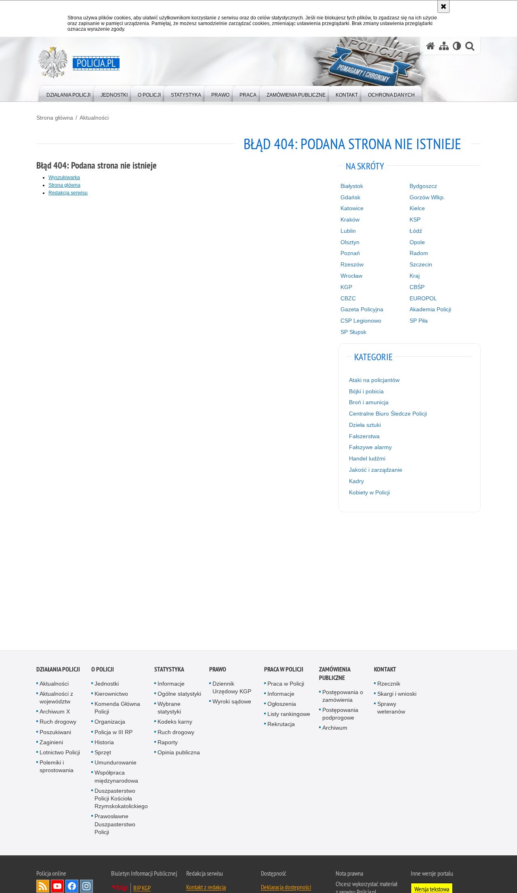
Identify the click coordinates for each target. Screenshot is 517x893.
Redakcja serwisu (68, 193)
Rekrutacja (281, 724)
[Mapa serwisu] (444, 46)
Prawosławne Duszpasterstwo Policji (115, 824)
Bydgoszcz (423, 186)
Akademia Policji (430, 309)
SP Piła (419, 320)
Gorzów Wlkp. (427, 197)
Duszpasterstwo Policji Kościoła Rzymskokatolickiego (121, 799)
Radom (419, 253)
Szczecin (421, 264)
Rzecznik (388, 683)
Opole (417, 242)
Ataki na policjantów (374, 380)
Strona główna (54, 117)
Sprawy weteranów (391, 708)
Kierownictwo (111, 694)
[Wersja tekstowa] (457, 46)
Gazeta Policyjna (361, 309)
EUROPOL (423, 298)
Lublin (348, 231)
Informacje (171, 683)
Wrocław (351, 275)
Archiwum (334, 728)
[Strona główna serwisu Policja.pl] (430, 46)
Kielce (417, 208)
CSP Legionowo (360, 320)
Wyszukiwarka (64, 177)
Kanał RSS (42, 886)
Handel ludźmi (367, 458)
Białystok (351, 186)
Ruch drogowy (58, 722)
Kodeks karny (175, 722)
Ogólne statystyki (179, 694)
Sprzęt (103, 752)
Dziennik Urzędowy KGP (231, 687)
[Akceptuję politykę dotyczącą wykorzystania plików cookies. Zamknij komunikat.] (443, 6)
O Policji (102, 669)
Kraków (349, 219)
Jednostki (107, 683)
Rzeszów (352, 264)
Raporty (168, 742)
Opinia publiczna (179, 752)
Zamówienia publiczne (334, 673)
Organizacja (110, 722)
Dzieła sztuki (365, 425)
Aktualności (94, 117)
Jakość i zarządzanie (375, 470)
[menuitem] (68, 93)
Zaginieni (51, 742)
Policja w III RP (113, 732)
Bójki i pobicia (366, 391)
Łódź (416, 231)
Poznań (350, 253)
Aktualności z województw (56, 698)
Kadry (356, 481)
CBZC (348, 298)
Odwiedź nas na (57, 886)
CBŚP (417, 287)
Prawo (217, 669)
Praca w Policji (283, 669)
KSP (415, 219)
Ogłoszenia (281, 704)
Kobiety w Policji (369, 492)
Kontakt (385, 669)
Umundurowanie (116, 763)
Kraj (415, 275)
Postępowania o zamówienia (342, 696)
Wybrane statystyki (169, 708)
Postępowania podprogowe (340, 714)
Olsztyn (349, 242)
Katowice (352, 208)
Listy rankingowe (288, 714)
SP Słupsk (353, 332)
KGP (346, 287)
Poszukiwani (55, 732)
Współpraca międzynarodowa (116, 777)
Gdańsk (350, 197)
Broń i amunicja (369, 402)
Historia (104, 742)
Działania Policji (58, 669)
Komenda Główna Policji (117, 708)
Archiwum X (55, 712)
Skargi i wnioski (396, 694)
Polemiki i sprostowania (57, 767)
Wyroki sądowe (231, 702)
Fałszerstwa (364, 436)
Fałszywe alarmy (370, 447)
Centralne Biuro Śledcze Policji (388, 413)
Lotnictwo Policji (60, 752)
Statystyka (169, 669)
